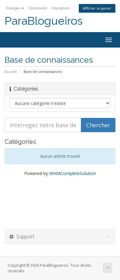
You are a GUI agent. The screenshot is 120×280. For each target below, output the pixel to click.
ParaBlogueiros (43, 20)
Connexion (38, 8)
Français (13, 8)
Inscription (61, 8)
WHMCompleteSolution (72, 173)
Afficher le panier (97, 8)
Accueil (11, 71)
